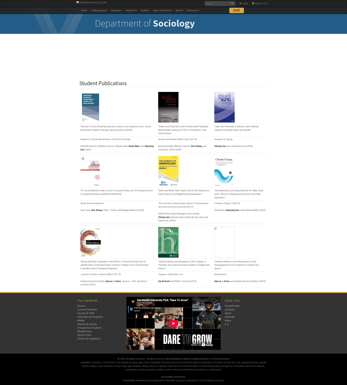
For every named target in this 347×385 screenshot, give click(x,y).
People (144, 10)
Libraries (230, 309)
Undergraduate (98, 10)
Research (130, 10)
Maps (228, 320)
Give (236, 10)
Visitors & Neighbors (89, 338)
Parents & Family (87, 324)
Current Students (87, 309)
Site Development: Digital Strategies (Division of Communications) (197, 359)
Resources (192, 10)
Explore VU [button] (260, 3)
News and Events (161, 10)
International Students (90, 316)
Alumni (81, 305)
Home (84, 10)
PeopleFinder (232, 305)
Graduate (115, 10)
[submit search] (232, 3)
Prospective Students (89, 327)
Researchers (84, 331)
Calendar (230, 316)
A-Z (227, 324)
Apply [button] (245, 3)
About (178, 10)
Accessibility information (173, 377)
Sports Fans (84, 335)
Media (80, 320)
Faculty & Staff (85, 313)
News (228, 313)
